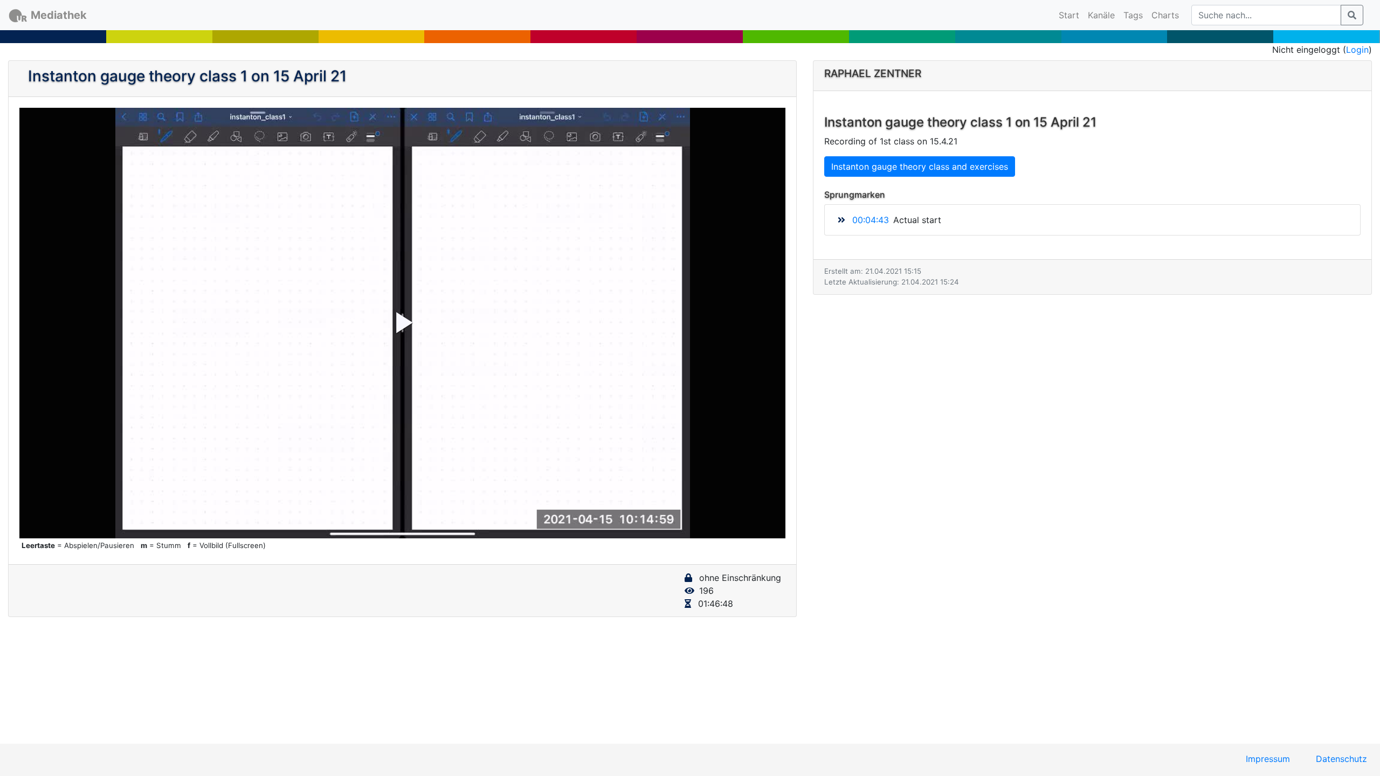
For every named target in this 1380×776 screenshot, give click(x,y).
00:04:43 (870, 219)
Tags (1133, 15)
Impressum (1268, 758)
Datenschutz (1341, 758)
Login (1357, 49)
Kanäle (1101, 15)
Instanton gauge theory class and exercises (919, 166)
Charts (1165, 15)
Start (1071, 14)
